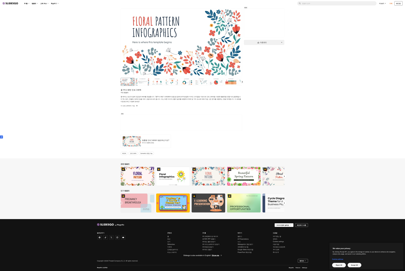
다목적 (169, 247)
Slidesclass (171, 244)
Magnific (291, 268)
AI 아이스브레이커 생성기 (210, 244)
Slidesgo (304, 268)
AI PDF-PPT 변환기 (208, 239)
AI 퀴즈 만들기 (207, 249)
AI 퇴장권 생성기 (208, 247)
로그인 (398, 3)
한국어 (302, 261)
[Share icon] (238, 12)
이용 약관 (276, 244)
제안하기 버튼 (301, 225)
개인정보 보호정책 (279, 247)
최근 (168, 239)
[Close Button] (221, 255)
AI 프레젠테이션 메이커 (210, 236)
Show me (215, 255)
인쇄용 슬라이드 (172, 249)
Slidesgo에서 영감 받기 (245, 244)
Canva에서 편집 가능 (146, 153)
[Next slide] (239, 43)
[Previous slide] (121, 176)
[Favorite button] (233, 12)
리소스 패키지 (172, 252)
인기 (168, 241)
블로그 (240, 236)
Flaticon (298, 268)
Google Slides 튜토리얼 (245, 249)
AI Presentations (243, 239)
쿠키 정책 (276, 249)
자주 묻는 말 (277, 236)
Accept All (354, 265)
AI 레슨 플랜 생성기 (208, 241)
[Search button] (299, 3)
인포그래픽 (133, 153)
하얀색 (124, 153)
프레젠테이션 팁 (243, 247)
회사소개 (276, 252)
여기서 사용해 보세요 (148, 143)
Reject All (339, 265)
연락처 (275, 239)
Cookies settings (278, 241)
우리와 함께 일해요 (282, 225)
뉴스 (239, 241)
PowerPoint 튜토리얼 (245, 252)
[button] (242, 81)
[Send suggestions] (1, 137)
